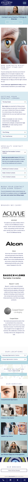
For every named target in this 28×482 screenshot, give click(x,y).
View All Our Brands (14, 470)
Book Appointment (14, 22)
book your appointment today (13, 84)
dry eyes (14, 121)
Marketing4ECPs (12, 476)
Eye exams (5, 106)
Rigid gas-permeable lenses (10, 157)
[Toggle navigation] (24, 3)
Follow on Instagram (14, 374)
